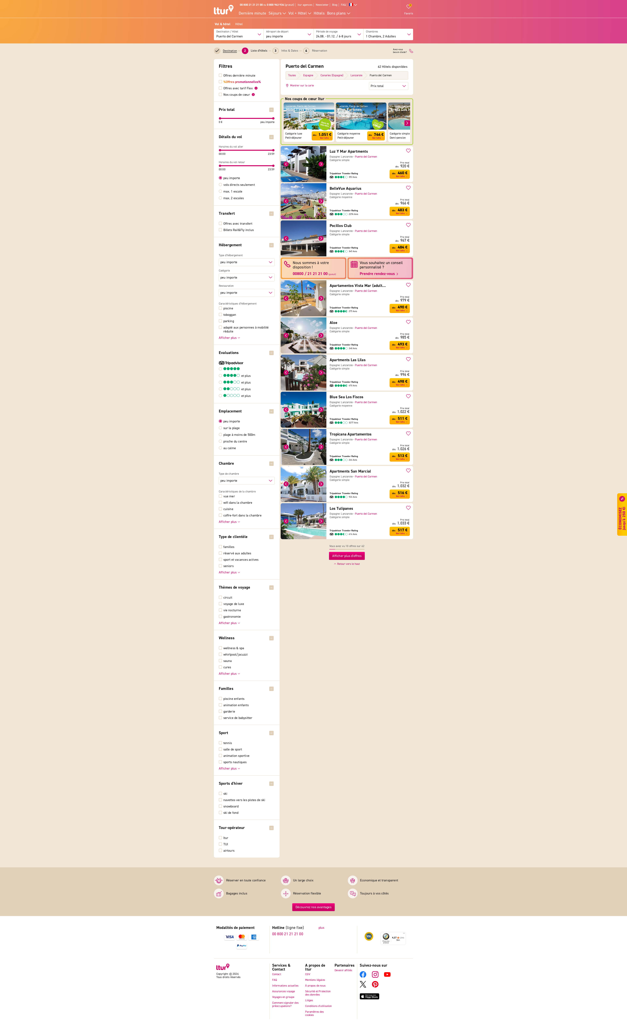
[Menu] (404, 934)
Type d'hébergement (231, 255)
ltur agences (305, 5)
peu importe (231, 178)
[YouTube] (387, 977)
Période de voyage (327, 31)
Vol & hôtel (222, 24)
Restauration (226, 286)
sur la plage (231, 428)
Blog (335, 5)
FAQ (343, 5)
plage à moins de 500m (239, 435)
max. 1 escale (232, 191)
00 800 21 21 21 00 (287, 934)
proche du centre (235, 441)
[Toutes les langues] (353, 5)
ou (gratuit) (267, 5)
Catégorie (224, 270)
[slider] (220, 118)
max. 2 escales (233, 198)
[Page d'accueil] (223, 10)
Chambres (372, 31)
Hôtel (239, 24)
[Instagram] (375, 977)
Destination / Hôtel (227, 31)
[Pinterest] (375, 986)
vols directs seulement (239, 185)
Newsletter (322, 5)
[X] (363, 986)
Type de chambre (229, 473)
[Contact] (411, 51)
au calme (229, 448)
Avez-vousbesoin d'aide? (400, 51)
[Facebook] (363, 977)
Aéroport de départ (277, 31)
